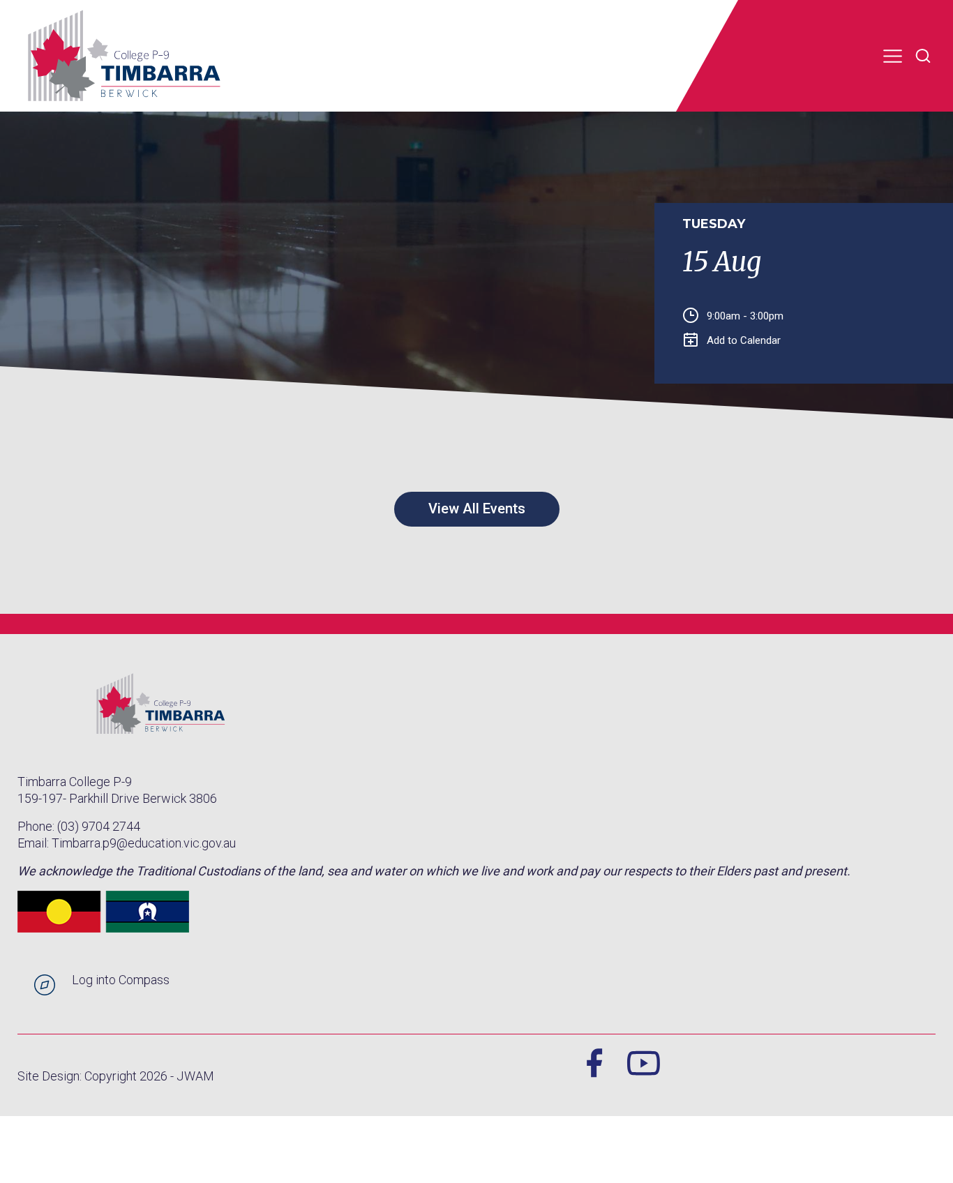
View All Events (476, 508)
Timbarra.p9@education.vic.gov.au (144, 843)
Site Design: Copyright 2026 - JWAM (115, 1076)
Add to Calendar (744, 340)
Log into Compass (121, 979)
